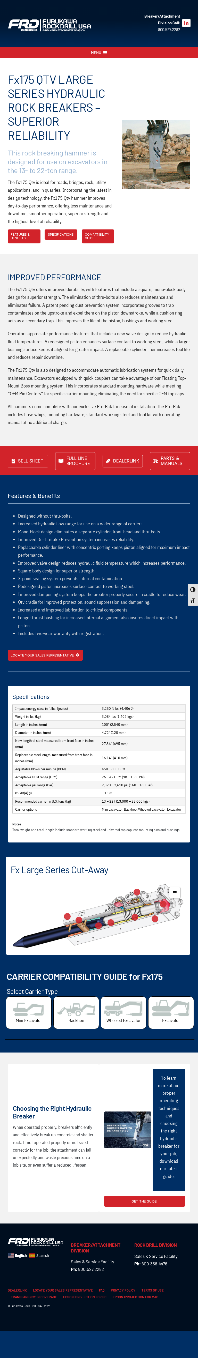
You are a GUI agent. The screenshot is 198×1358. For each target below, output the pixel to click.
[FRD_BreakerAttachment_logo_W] (50, 21)
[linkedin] (186, 23)
